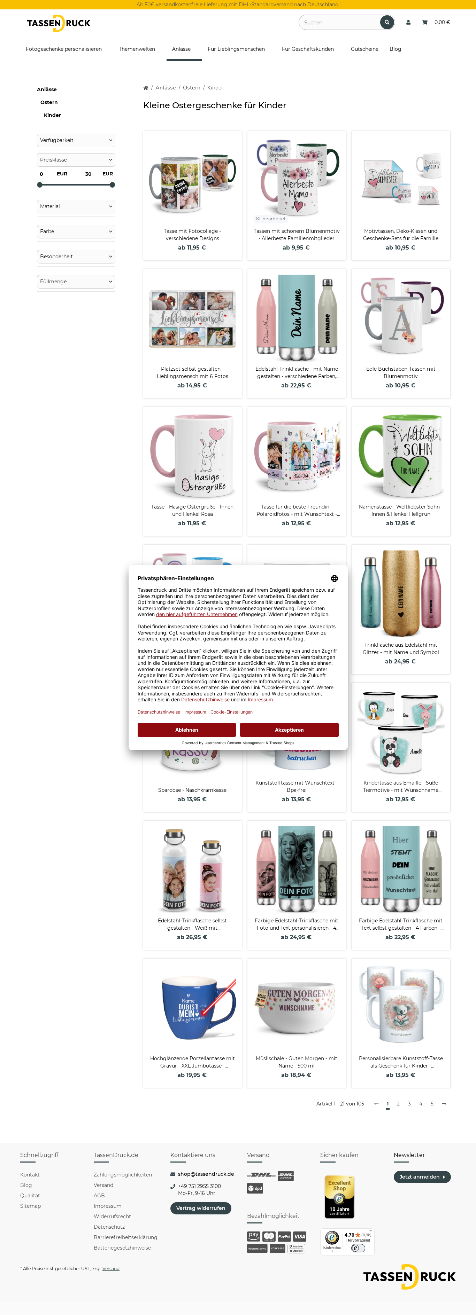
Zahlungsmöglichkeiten (123, 1175)
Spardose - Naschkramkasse (192, 790)
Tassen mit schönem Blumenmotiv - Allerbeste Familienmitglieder (297, 235)
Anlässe (47, 89)
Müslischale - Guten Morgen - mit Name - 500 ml (296, 1062)
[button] (408, 22)
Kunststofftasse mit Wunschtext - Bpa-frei (296, 786)
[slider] (39, 185)
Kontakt (30, 1175)
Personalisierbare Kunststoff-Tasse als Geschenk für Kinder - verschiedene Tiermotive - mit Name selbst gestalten (401, 1062)
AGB (99, 1195)
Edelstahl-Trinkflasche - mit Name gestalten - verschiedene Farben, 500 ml (296, 373)
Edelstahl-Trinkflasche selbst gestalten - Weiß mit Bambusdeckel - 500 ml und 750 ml (192, 925)
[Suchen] (387, 22)
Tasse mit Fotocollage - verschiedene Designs (192, 235)
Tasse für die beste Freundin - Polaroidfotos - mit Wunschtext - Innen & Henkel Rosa (296, 511)
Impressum (108, 1206)
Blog (26, 1185)
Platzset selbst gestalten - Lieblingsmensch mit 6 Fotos (192, 372)
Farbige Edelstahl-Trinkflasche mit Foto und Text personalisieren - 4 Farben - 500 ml (296, 925)
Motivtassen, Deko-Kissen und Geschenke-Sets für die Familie (400, 235)
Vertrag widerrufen (200, 1208)
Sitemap (30, 1206)
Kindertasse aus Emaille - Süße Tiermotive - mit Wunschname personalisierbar (400, 787)
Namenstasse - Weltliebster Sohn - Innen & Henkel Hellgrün (401, 510)
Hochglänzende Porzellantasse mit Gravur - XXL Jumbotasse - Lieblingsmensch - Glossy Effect (192, 1062)
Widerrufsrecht (112, 1216)
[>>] (444, 1104)
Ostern (49, 102)
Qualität (30, 1195)
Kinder (52, 115)
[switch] (358, 1248)
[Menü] (370, 1232)
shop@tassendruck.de (206, 1174)
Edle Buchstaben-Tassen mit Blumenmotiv (401, 372)
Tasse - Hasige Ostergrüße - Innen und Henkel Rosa (192, 510)
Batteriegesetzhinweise (122, 1248)
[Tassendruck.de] (58, 23)
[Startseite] (145, 88)
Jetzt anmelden (420, 1177)
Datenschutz (109, 1227)
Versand (103, 1185)
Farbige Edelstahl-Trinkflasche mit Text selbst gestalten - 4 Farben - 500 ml (401, 925)
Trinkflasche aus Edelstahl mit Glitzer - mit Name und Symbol (401, 648)
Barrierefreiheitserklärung (126, 1237)
